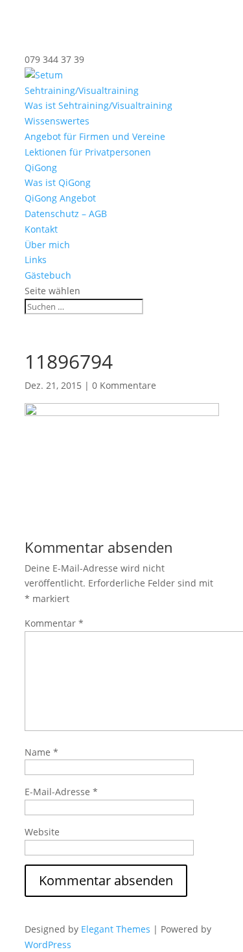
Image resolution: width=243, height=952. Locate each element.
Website (42, 832)
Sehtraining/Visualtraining (82, 90)
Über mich (47, 244)
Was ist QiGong (58, 182)
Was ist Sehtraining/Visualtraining (98, 105)
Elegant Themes (115, 929)
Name (41, 752)
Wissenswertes (57, 121)
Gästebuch (48, 275)
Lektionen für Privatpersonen (88, 152)
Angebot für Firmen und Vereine (95, 136)
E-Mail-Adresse (61, 791)
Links (36, 259)
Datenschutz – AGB (66, 213)
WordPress (48, 944)
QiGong (41, 167)
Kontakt (41, 229)
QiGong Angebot (60, 198)
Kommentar (54, 623)
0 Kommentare (124, 385)
